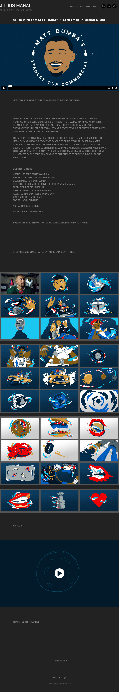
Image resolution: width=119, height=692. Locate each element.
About (88, 6)
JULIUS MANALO (17, 5)
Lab (81, 6)
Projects (74, 6)
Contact (96, 6)
